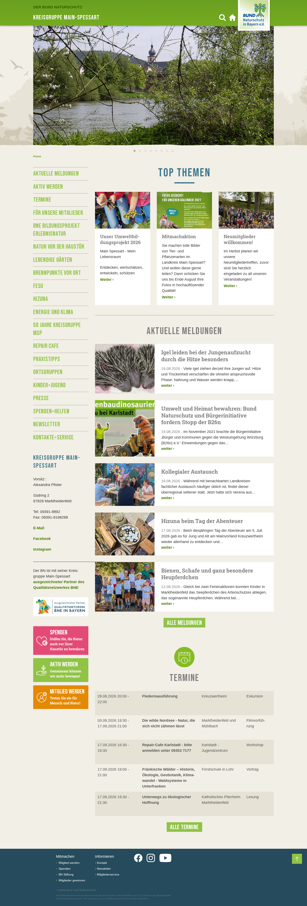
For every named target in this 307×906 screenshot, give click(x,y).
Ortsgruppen (47, 372)
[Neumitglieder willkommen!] (246, 210)
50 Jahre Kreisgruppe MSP (57, 329)
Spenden (64, 868)
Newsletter (46, 424)
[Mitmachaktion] (184, 210)
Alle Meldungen (184, 623)
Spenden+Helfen (51, 411)
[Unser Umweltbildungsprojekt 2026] (122, 210)
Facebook (42, 539)
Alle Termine (184, 827)
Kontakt (102, 862)
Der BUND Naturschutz (57, 7)
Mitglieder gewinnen (71, 880)
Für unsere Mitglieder (58, 213)
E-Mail (38, 528)
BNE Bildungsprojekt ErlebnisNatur (56, 230)
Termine (42, 200)
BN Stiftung (66, 874)
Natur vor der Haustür (58, 247)
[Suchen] (222, 18)
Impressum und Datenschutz (76, 890)
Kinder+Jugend (49, 385)
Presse (41, 398)
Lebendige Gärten (52, 260)
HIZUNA (40, 299)
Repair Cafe (46, 346)
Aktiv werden (48, 187)
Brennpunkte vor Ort (57, 273)
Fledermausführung (160, 696)
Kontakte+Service (53, 437)
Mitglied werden (69, 862)
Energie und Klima (53, 312)
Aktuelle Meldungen (56, 173)
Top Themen (184, 173)
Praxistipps (46, 359)
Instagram (42, 549)
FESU (38, 286)
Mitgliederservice (108, 874)
